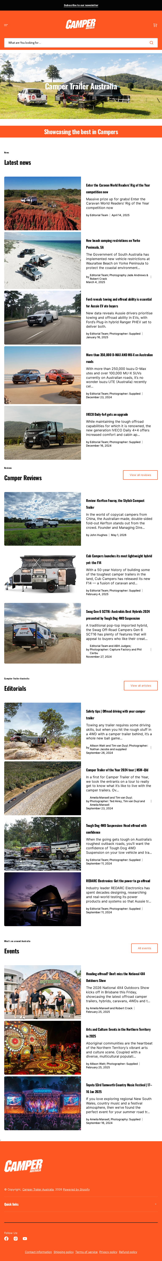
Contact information (38, 1252)
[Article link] (81, 203)
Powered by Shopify (76, 1189)
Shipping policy (64, 1252)
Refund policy (128, 1252)
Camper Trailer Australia (38, 1189)
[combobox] (81, 43)
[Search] (152, 42)
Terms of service (86, 1252)
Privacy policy (108, 1252)
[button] (6, 25)
